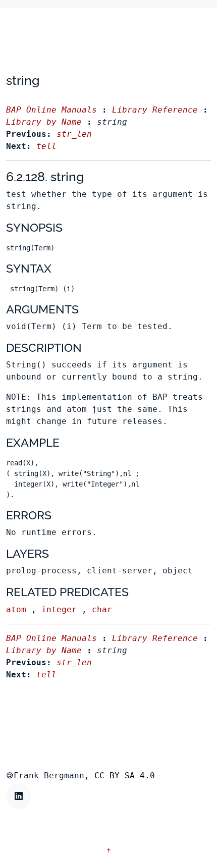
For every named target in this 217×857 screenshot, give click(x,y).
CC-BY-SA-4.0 (124, 775)
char (102, 609)
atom (16, 609)
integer (59, 609)
